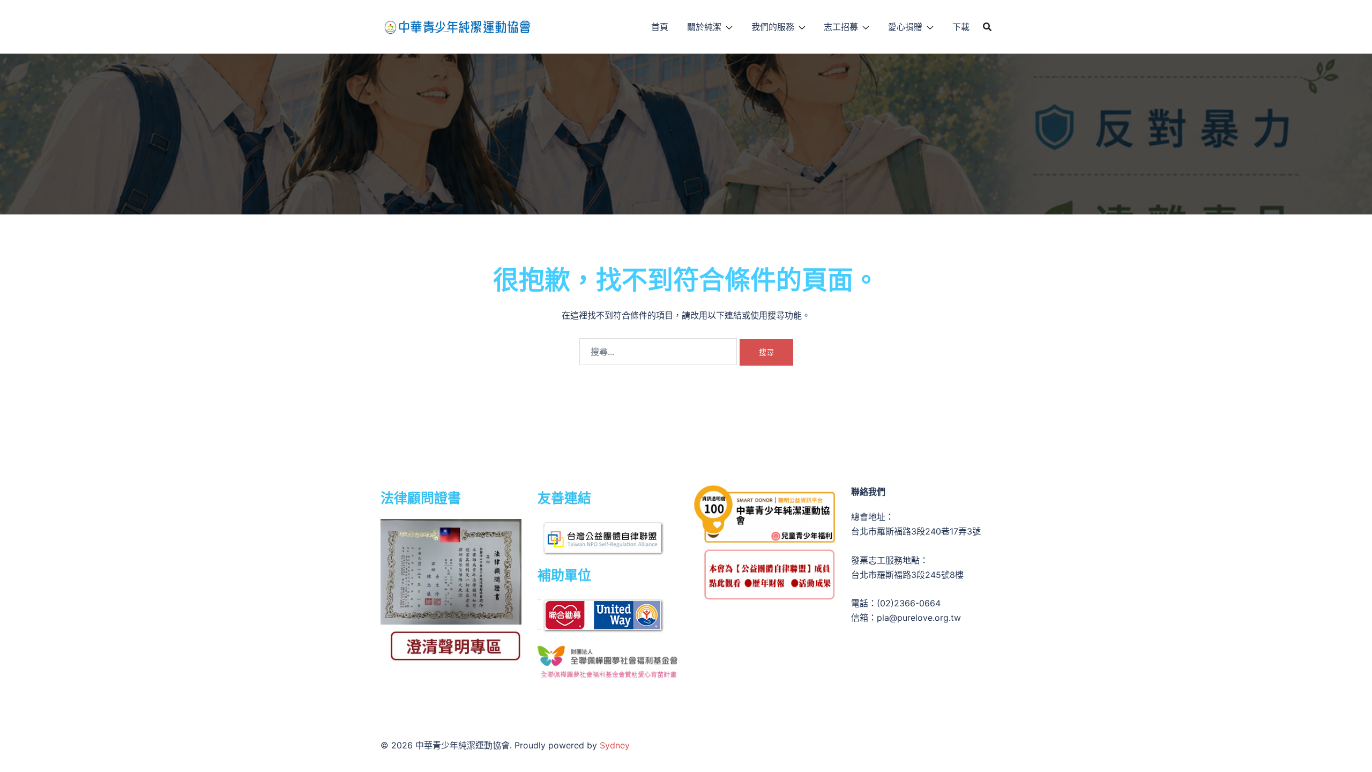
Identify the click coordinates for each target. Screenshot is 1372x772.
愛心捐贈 (905, 26)
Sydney (615, 745)
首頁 (659, 26)
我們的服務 (772, 26)
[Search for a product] (987, 27)
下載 (961, 26)
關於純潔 (704, 26)
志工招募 (841, 26)
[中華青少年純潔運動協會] (457, 25)
